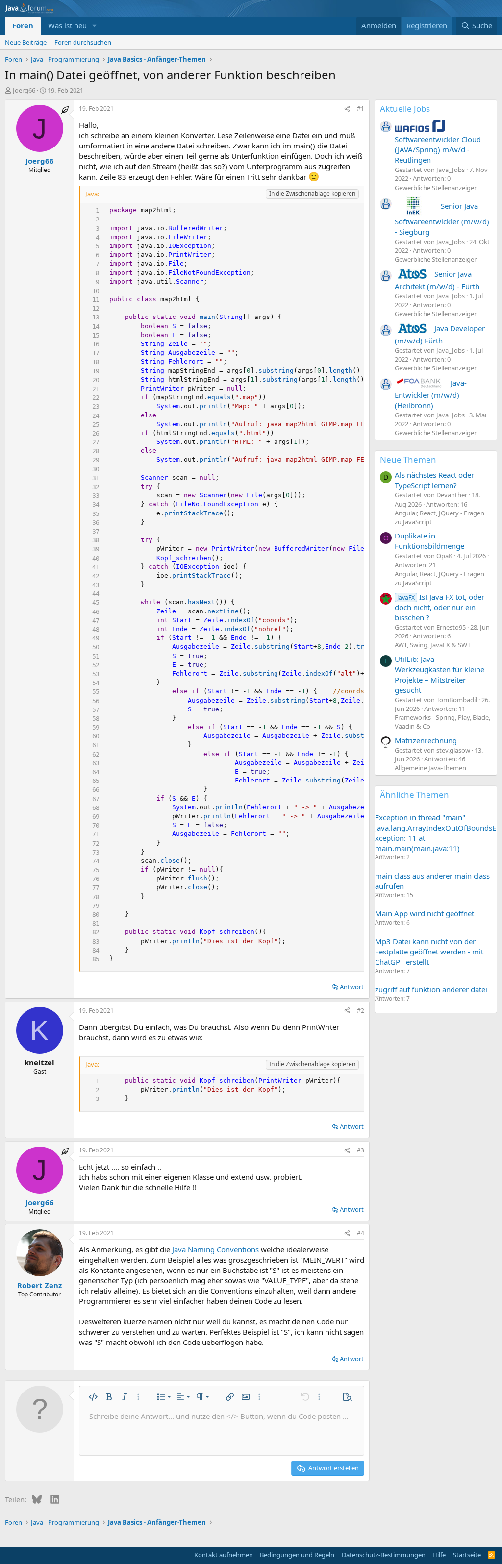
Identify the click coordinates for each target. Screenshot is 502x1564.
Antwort (352, 986)
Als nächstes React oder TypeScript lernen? (434, 480)
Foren (22, 25)
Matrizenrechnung (426, 740)
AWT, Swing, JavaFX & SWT (433, 644)
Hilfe (439, 1554)
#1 (360, 108)
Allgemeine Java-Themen (430, 767)
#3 (360, 1150)
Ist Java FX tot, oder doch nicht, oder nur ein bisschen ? (439, 607)
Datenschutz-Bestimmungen (384, 1554)
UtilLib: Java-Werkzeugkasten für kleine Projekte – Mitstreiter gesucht (439, 674)
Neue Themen (408, 459)
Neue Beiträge (26, 42)
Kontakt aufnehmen (223, 1554)
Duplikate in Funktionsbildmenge (429, 541)
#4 (360, 1233)
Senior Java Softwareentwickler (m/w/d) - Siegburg (442, 219)
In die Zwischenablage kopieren (312, 193)
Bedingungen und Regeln (297, 1554)
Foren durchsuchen (82, 42)
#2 (360, 1010)
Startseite (467, 1554)
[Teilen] (347, 109)
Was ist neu (67, 25)
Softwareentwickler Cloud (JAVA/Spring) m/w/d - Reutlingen (438, 149)
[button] (94, 26)
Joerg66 (24, 90)
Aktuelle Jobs (405, 108)
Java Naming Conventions (215, 1249)
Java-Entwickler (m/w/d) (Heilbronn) (431, 394)
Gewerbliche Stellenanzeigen (436, 187)
